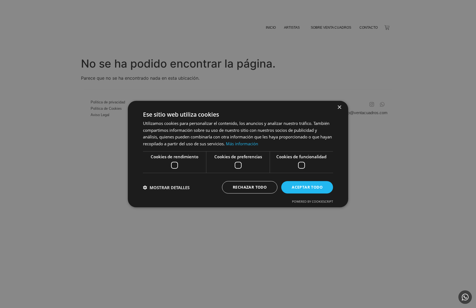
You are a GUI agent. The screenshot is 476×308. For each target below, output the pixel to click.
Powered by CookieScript (312, 201)
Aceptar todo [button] (307, 187)
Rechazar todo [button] (250, 187)
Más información (242, 143)
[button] (166, 187)
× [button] (339, 107)
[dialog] (238, 154)
